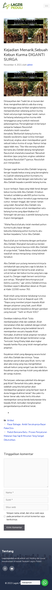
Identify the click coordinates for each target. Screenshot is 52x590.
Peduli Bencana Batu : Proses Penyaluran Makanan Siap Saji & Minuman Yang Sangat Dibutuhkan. (25, 436)
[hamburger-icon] (46, 6)
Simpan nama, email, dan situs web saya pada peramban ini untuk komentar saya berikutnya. (26, 516)
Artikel (10, 420)
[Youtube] (11, 568)
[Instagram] (5, 568)
